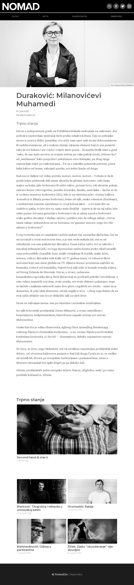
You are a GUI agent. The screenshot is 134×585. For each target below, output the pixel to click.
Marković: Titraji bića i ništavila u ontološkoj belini (39, 508)
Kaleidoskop (79, 16)
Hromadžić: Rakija (80, 506)
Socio (15, 16)
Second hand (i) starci (32, 457)
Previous (20, 434)
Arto (46, 16)
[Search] (109, 6)
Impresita (76, 574)
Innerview (116, 16)
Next (113, 434)
